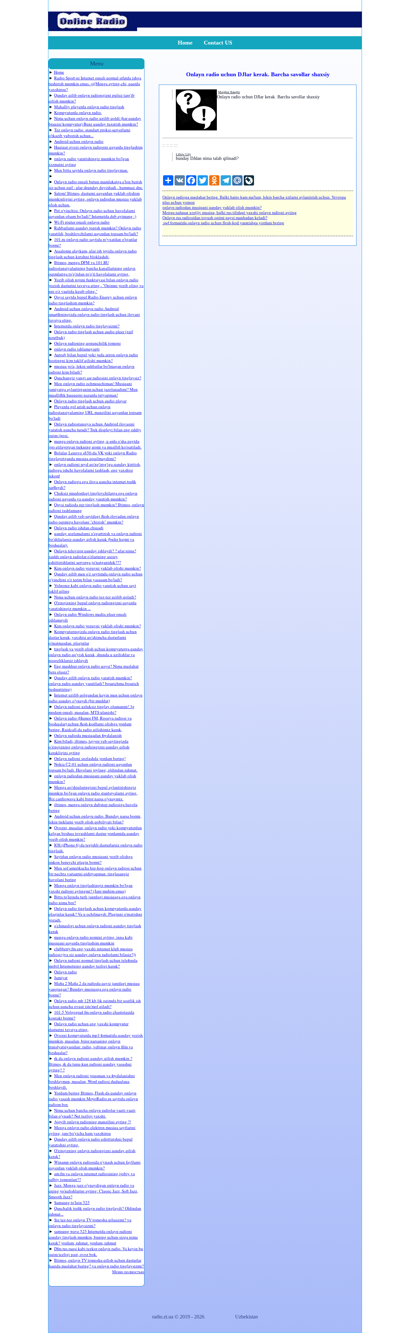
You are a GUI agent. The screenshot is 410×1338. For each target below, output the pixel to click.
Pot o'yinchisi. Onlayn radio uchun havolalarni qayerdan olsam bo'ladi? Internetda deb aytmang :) (92, 213)
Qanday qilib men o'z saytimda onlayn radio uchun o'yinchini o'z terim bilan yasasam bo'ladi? (96, 576)
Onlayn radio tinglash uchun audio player (90, 401)
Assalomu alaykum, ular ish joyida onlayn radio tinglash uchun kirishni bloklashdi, (93, 254)
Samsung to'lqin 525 (72, 1202)
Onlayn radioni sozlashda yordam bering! (90, 758)
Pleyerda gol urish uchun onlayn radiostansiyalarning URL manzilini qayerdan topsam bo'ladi (95, 412)
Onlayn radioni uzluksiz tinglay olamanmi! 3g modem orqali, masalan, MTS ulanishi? (92, 709)
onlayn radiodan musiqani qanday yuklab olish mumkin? (212, 207)
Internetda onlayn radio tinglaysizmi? (86, 326)
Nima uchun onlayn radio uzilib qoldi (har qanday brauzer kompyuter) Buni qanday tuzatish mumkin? (95, 121)
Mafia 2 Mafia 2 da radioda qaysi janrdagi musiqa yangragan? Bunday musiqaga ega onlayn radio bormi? (94, 989)
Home (185, 42)
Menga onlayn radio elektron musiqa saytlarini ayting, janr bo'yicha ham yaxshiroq (92, 1130)
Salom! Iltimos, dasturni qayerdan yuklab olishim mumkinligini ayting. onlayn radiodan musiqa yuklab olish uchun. (95, 199)
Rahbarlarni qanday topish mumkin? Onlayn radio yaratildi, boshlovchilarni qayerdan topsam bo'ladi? (95, 230)
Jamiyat (61, 977)
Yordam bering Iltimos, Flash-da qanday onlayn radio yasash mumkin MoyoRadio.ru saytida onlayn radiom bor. (93, 1098)
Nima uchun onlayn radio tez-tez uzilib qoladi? (95, 597)
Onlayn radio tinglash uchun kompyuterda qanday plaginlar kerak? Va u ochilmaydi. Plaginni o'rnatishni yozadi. (95, 914)
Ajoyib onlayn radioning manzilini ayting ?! (92, 1122)
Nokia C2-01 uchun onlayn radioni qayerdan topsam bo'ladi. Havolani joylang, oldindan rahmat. (93, 767)
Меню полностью (128, 1272)
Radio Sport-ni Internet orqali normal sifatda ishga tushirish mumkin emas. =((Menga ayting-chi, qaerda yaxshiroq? (95, 83)
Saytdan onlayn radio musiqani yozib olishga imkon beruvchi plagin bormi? (91, 859)
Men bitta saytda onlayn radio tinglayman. (91, 170)
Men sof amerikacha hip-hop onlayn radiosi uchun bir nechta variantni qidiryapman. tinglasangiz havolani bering (95, 873)
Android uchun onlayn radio (78, 141)
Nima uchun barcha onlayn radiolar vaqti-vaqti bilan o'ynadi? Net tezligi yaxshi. (92, 1113)
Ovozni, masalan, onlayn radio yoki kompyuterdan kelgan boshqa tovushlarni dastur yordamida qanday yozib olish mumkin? (95, 833)
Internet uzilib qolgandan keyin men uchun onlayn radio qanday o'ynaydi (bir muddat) (96, 698)
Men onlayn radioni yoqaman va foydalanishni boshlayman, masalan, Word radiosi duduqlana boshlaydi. (92, 1081)
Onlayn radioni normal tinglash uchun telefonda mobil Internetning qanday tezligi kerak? (93, 963)
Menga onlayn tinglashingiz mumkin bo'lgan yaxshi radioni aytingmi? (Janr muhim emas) (91, 888)
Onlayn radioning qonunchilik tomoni (87, 343)
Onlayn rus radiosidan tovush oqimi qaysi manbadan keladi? (214, 217)
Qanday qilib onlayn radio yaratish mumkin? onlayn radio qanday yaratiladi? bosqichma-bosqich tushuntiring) (94, 683)
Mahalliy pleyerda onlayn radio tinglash (89, 107)
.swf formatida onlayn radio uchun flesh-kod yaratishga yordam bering (223, 222)
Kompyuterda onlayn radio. (78, 112)
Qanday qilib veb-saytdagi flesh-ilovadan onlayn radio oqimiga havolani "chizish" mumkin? (94, 519)
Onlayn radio (65, 972)
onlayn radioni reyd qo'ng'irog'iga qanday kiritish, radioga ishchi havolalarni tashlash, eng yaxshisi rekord (95, 470)
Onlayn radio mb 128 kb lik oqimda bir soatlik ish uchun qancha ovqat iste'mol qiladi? (95, 1003)
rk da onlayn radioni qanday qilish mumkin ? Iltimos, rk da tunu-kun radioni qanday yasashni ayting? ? (90, 1064)
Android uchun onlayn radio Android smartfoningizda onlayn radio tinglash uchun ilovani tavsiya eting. (94, 314)
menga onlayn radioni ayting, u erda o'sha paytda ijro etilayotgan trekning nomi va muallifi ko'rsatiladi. (95, 444)
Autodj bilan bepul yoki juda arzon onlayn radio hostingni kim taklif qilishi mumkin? (93, 357)
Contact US (218, 42)
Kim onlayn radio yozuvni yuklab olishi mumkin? (97, 568)
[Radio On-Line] (92, 29)
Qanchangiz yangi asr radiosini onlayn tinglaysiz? (97, 378)
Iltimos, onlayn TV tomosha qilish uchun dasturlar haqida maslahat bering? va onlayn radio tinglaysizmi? (96, 1263)
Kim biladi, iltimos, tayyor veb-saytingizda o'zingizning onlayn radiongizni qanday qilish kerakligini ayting (89, 747)
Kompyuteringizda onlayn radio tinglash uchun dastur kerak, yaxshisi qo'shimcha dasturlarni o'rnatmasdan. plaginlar (93, 637)
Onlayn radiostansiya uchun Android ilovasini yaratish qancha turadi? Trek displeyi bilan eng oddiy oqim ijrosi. (95, 429)
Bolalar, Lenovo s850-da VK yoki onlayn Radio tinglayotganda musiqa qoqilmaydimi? (93, 455)
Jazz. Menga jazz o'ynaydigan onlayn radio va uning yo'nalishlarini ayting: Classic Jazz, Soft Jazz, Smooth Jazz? (93, 1191)
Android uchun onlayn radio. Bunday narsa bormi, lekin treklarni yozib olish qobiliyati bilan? (95, 819)
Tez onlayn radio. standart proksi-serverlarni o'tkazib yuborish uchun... (89, 132)
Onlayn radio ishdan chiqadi (78, 528)
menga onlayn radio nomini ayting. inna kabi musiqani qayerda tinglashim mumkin (91, 940)
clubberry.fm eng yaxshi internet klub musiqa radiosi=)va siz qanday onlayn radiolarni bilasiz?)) (92, 951)
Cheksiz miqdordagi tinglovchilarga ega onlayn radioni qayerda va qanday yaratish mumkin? (93, 496)
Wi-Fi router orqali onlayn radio (82, 222)
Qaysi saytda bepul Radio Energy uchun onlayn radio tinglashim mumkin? (93, 300)
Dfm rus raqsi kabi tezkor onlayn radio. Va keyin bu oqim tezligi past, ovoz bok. (96, 1251)
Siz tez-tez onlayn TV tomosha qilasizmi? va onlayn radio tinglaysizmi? (90, 1222)
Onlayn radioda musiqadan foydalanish (88, 735)
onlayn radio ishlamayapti (77, 349)
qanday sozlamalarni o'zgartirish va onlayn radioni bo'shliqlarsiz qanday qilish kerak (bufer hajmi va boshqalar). (95, 539)
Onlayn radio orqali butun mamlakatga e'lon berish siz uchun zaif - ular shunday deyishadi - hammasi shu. (96, 184)
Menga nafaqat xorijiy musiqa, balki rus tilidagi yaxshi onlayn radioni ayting (229, 212)
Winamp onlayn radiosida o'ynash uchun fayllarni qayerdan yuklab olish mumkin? (95, 1165)
